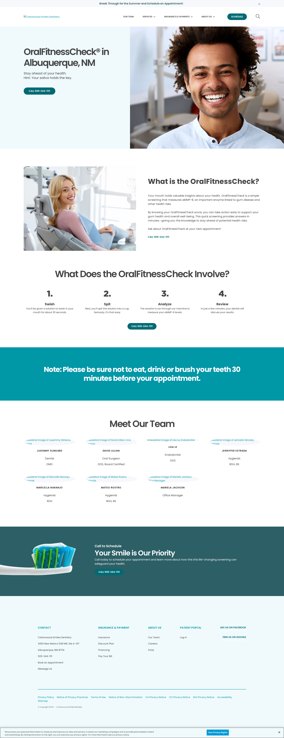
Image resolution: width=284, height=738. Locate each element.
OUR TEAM (128, 16)
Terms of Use (98, 697)
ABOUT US (206, 16)
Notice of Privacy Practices (72, 697)
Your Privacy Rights (217, 732)
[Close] (279, 732)
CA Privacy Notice (155, 697)
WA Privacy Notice (203, 697)
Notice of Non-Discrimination (125, 697)
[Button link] (258, 16)
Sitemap (43, 701)
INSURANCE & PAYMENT (113, 627)
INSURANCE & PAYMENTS (177, 16)
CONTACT (44, 627)
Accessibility (224, 697)
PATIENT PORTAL (190, 627)
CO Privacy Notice (179, 697)
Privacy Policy (46, 697)
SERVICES (147, 16)
